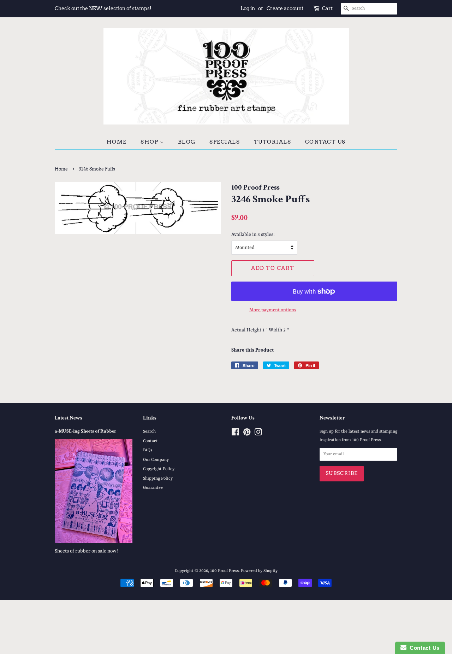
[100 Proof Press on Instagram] (258, 434)
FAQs (147, 450)
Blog (187, 142)
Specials (224, 142)
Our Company (156, 459)
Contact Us (325, 142)
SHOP (150, 142)
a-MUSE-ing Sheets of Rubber (85, 431)
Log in (247, 8)
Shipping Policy (158, 478)
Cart (327, 8)
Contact (150, 441)
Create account (285, 8)
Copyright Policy (158, 469)
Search (149, 431)
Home (117, 142)
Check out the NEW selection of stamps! (103, 8)
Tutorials (272, 142)
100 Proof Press (224, 570)
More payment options (272, 310)
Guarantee (153, 487)
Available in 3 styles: (253, 234)
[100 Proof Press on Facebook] (235, 434)
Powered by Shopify (259, 570)
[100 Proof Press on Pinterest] (247, 434)
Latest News (68, 418)
